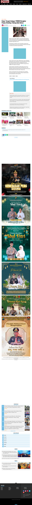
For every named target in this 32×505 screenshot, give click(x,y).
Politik (2, 489)
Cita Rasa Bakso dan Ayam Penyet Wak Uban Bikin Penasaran (9, 466)
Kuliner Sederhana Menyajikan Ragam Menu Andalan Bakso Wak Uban (9, 464)
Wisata (5, 446)
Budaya (5, 444)
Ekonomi (5, 440)
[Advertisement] (16, 11)
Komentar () (28, 25)
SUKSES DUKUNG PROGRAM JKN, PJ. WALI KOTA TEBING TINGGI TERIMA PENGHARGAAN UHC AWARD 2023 (10, 452)
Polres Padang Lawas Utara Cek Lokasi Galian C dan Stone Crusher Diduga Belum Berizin (14, 406)
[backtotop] (16, 483)
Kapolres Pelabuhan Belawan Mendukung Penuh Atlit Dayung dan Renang (20, 79)
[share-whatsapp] (25, 25)
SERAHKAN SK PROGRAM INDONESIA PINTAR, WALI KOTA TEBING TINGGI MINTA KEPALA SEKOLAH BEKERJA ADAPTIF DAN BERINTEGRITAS (14, 427)
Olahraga (5, 442)
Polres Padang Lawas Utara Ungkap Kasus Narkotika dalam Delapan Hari (13, 412)
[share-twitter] (23, 25)
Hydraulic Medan (28, 494)
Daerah (5, 435)
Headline (25, 487)
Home (2, 19)
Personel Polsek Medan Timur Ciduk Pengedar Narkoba (11, 458)
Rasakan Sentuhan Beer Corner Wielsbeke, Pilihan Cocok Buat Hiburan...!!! (9, 469)
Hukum (2, 488)
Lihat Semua (16, 137)
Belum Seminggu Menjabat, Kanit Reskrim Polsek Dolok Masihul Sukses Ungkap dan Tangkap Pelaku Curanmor (14, 422)
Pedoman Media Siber (26, 495)
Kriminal (10, 488)
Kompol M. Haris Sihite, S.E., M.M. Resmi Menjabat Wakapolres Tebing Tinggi (13, 417)
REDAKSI (24, 494)
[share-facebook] (21, 25)
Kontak (24, 496)
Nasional (17, 488)
